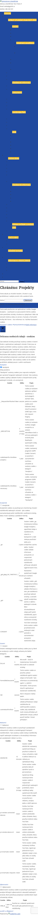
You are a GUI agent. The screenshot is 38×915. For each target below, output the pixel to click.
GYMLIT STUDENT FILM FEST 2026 (22, 20)
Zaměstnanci (13, 76)
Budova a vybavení (20, 33)
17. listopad (13, 119)
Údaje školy (17, 30)
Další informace (31, 325)
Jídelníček (12, 267)
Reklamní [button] (3, 723)
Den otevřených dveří (17, 241)
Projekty (11, 211)
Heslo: (2, 300)
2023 (14, 142)
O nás (6, 16)
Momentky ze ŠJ (14, 270)
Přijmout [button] (15, 325)
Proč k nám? (13, 237)
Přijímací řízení (14, 244)
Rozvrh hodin (13, 165)
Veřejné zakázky (19, 36)
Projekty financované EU (18, 102)
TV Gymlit (12, 217)
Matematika (17, 191)
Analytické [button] (3, 503)
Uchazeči (8, 234)
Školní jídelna (10, 257)
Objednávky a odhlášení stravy (21, 264)
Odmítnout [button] (22, 325)
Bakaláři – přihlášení (16, 161)
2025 (14, 135)
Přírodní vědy (18, 201)
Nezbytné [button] (3, 365)
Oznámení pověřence (25, 43)
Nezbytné (5, 367)
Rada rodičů (13, 79)
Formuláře (16, 96)
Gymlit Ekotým (10, 277)
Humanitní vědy (19, 198)
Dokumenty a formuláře (18, 89)
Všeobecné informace (17, 23)
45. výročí (12, 122)
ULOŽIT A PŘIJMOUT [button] (6, 911)
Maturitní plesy (14, 128)
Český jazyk (17, 188)
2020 (14, 148)
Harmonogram (14, 171)
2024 (14, 138)
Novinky (7, 13)
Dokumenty (17, 92)
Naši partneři (13, 109)
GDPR (14, 39)
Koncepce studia (15, 181)
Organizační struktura (21, 59)
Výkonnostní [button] (4, 884)
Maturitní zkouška (15, 204)
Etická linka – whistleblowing (24, 69)
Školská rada (13, 86)
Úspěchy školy (14, 99)
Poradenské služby (16, 214)
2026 (14, 132)
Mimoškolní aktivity (16, 221)
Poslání (15, 26)
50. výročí (12, 125)
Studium (7, 155)
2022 (14, 145)
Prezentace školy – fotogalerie (20, 72)
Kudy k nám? (13, 254)
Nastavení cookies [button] (6, 325)
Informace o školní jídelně (19, 260)
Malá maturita (14, 208)
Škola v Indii (17, 115)
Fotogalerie (13, 105)
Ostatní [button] (2, 643)
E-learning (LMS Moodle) (18, 168)
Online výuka (13, 158)
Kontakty (7, 247)
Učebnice (12, 231)
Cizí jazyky (16, 194)
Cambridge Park (19, 112)
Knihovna (8, 274)
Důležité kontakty (15, 250)
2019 (14, 151)
